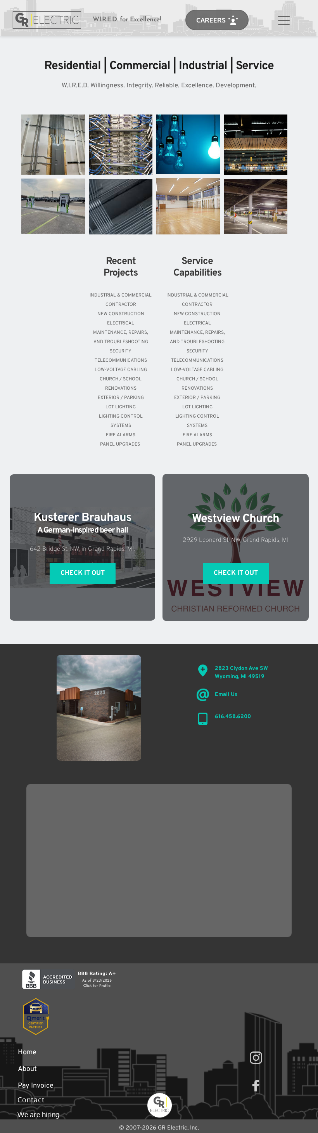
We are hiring (39, 1114)
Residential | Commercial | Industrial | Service (159, 66)
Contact (31, 1099)
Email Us (226, 694)
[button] (284, 20)
